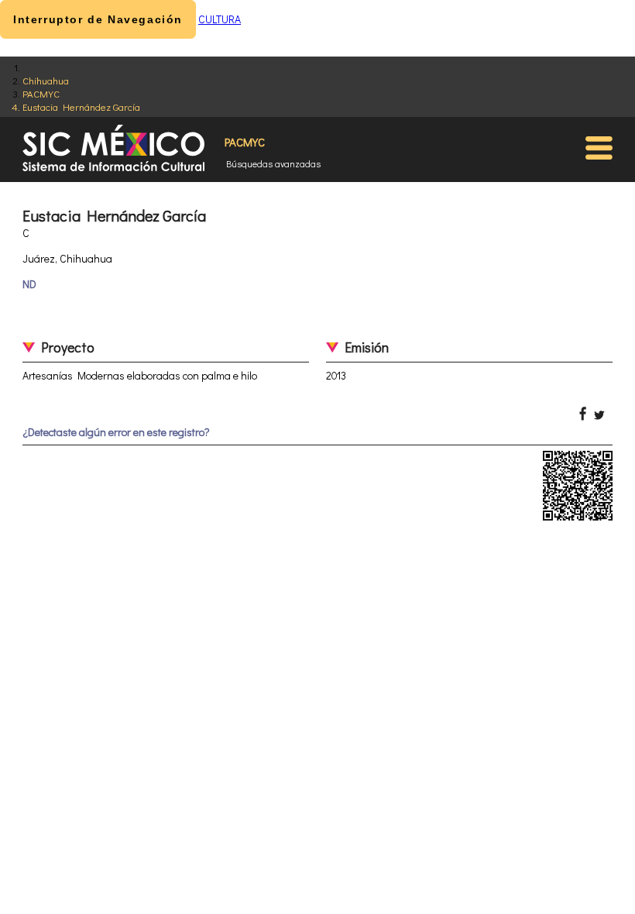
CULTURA (219, 19)
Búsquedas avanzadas (273, 163)
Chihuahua (45, 80)
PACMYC (41, 93)
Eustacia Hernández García (81, 106)
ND (29, 284)
